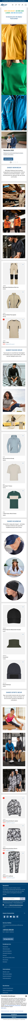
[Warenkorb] (25, 4)
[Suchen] (16, 4)
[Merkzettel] (19, 4)
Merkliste (5, 961)
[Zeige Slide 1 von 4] (10, 162)
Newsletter (5, 946)
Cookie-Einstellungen (8, 988)
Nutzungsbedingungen (18, 902)
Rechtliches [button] (6, 985)
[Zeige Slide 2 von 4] (12, 162)
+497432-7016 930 (8, 929)
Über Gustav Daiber (7, 973)
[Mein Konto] (22, 4)
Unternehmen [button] (6, 969)
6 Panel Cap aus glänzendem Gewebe (12, 629)
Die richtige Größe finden (9, 957)
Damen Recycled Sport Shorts (10, 848)
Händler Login (6, 971)
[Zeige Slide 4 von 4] (17, 162)
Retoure (5, 955)
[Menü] (12, 4)
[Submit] (22, 898)
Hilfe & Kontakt (6, 948)
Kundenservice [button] (7, 944)
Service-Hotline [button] (7, 923)
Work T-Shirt (6, 342)
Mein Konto (5, 959)
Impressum (5, 992)
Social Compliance (7, 976)
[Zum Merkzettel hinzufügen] (23, 265)
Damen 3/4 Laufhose (8, 876)
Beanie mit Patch (7, 684)
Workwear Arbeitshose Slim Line (11, 287)
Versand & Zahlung (7, 953)
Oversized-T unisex (7, 486)
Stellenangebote (7, 978)
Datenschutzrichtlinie (8, 902)
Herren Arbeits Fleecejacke (9, 314)
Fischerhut (5, 657)
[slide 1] (14, 445)
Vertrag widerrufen (8, 939)
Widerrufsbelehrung (8, 990)
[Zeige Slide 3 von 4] (15, 162)
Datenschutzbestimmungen (16, 905)
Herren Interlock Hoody (8, 458)
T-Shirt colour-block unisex (9, 513)
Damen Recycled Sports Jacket (10, 821)
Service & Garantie (7, 951)
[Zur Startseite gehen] (4, 5)
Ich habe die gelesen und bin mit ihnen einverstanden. (13, 906)
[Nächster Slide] (25, 147)
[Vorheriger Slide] (2, 147)
